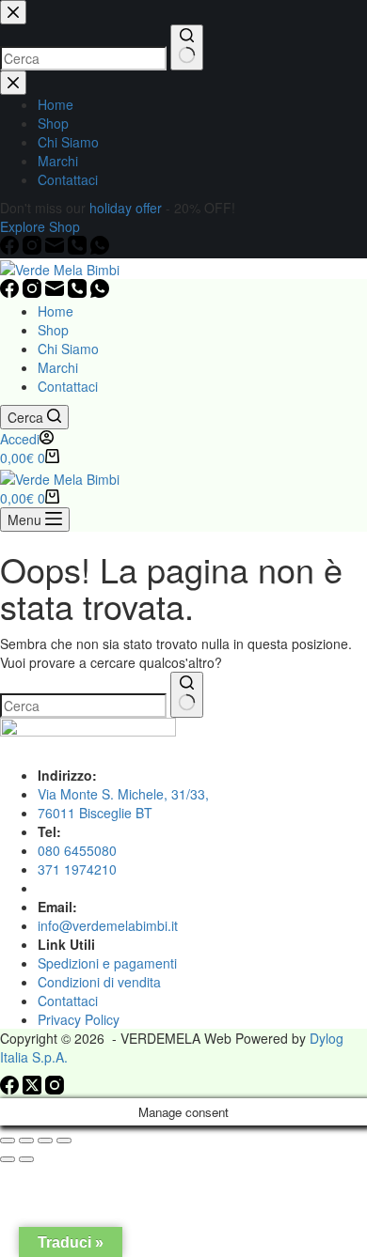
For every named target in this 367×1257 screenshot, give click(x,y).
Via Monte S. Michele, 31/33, (123, 793)
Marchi (58, 367)
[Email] (56, 292)
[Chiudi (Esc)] (64, 1140)
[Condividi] (45, 1140)
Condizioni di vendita (99, 981)
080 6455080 (77, 850)
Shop (53, 329)
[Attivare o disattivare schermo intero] (26, 1140)
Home (55, 311)
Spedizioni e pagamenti (107, 963)
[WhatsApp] (99, 292)
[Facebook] (11, 292)
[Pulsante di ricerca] (186, 695)
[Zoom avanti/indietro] (7, 1140)
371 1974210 (77, 869)
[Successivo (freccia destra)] (26, 1159)
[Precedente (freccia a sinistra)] (7, 1159)
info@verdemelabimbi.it (108, 925)
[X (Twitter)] (34, 1088)
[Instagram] (34, 292)
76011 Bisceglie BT (95, 812)
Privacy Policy (79, 1019)
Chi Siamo (68, 348)
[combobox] (83, 705)
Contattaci (68, 386)
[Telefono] (79, 292)
